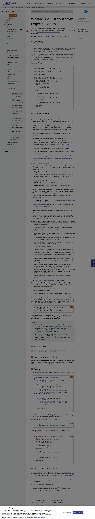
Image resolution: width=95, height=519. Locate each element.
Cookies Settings (67, 512)
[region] (47, 512)
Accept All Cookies (77, 512)
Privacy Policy (41, 517)
